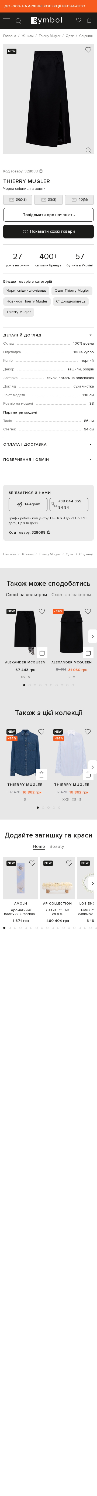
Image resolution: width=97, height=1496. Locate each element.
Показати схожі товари (52, 231)
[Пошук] (18, 20)
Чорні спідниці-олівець (26, 290)
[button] (24, 685)
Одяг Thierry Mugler (72, 290)
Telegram (32, 504)
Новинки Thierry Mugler (26, 301)
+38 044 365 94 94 (69, 504)
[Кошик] (89, 20)
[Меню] (6, 20)
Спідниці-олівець (70, 301)
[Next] (92, 636)
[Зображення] (88, 150)
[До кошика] (42, 652)
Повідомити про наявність (48, 214)
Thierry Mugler (26, 181)
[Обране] (78, 20)
